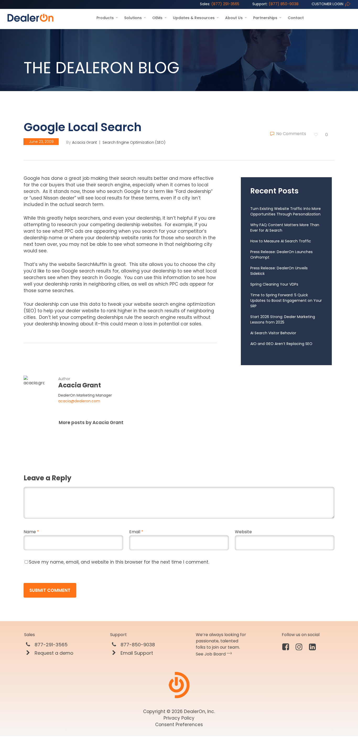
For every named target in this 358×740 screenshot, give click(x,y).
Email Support (136, 653)
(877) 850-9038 (275, 4)
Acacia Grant (84, 142)
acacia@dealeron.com (79, 401)
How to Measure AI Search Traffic (280, 241)
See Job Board (211, 654)
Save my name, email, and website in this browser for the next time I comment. (119, 562)
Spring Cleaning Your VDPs (274, 284)
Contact (296, 18)
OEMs (157, 18)
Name (31, 532)
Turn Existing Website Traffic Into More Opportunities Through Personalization (285, 211)
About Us (234, 18)
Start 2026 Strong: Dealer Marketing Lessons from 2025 (282, 319)
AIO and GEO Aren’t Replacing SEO (281, 343)
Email (136, 532)
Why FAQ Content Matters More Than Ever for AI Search (284, 227)
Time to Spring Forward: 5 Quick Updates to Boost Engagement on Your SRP (286, 300)
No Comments (290, 134)
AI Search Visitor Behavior (273, 333)
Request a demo (53, 653)
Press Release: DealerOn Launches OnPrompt (281, 254)
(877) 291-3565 (219, 4)
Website (243, 532)
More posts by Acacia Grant (91, 422)
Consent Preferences (179, 724)
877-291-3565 (50, 645)
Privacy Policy (179, 718)
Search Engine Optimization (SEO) (133, 142)
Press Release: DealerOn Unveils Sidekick (279, 270)
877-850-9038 (137, 645)
